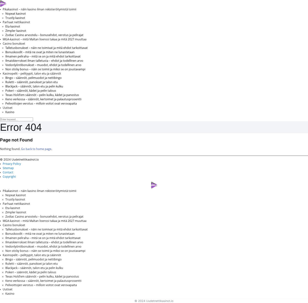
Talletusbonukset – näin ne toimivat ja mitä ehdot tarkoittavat (46, 48)
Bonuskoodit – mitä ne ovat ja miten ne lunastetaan (40, 52)
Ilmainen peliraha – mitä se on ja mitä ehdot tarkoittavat (43, 56)
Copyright (9, 177)
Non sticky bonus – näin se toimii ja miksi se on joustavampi (45, 69)
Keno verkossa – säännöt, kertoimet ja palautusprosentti (43, 99)
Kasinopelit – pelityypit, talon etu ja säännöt (32, 73)
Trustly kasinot (15, 18)
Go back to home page (36, 149)
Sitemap (8, 168)
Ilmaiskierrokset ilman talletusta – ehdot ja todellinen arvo (44, 61)
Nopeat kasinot (15, 14)
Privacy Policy (12, 164)
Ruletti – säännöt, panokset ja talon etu (31, 82)
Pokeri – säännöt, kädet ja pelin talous (30, 91)
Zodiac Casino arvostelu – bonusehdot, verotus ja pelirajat (44, 35)
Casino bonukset (14, 43)
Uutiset (7, 108)
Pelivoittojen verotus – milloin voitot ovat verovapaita (41, 103)
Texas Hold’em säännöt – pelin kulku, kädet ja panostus (42, 95)
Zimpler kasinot (15, 31)
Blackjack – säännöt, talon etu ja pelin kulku (34, 86)
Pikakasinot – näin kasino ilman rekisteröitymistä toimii (39, 9)
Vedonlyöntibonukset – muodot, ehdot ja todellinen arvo (43, 65)
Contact (8, 172)
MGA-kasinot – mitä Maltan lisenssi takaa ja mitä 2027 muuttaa (44, 39)
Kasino (9, 112)
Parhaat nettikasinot (16, 22)
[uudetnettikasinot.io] (3, 3)
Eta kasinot (12, 26)
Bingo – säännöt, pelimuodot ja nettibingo (33, 78)
